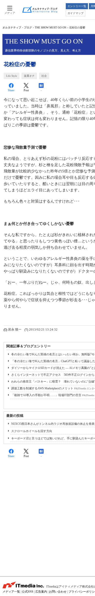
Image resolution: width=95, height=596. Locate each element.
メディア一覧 (11, 591)
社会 (44, 75)
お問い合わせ (57, 591)
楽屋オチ (29, 75)
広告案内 (41, 591)
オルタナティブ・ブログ (17, 27)
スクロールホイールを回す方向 (31, 431)
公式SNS (27, 591)
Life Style (11, 75)
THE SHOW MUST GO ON (50, 27)
